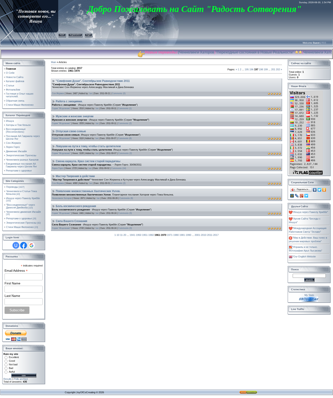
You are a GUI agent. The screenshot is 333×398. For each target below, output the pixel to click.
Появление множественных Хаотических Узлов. (88, 191)
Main (62, 34)
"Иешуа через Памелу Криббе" (310, 212)
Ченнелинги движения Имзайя (23, 211)
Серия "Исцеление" (61, 108)
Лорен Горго (57, 168)
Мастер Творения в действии (75, 176)
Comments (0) (118, 93)
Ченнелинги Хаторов (187, 52)
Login (88, 34)
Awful (12, 371)
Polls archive (21, 379)
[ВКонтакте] (314, 190)
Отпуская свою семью (71, 131)
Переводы (12, 187)
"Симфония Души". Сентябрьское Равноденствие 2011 (93, 81)
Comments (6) (125, 138)
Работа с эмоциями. (69, 101)
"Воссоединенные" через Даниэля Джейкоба (20, 206)
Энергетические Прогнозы (21, 222)
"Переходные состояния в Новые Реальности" (246, 52)
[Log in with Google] (31, 245)
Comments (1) (125, 108)
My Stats (309, 295)
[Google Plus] (301, 196)
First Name (12, 283)
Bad (11, 368)
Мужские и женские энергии (74, 116)
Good (12, 360)
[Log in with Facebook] (23, 245)
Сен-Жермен (58, 93)
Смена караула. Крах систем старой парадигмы (88, 161)
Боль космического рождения (76, 206)
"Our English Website (304, 256)
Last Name (12, 296)
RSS (323, 43)
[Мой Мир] (292, 196)
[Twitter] (319, 190)
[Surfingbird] (306, 196)
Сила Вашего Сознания (71, 221)
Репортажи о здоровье (19, 218)
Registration (75, 34)
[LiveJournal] (296, 196)
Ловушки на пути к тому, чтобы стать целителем (88, 146)
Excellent (14, 357)
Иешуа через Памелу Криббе (23, 198)
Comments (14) (118, 168)
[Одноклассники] (324, 190)
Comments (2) (125, 123)
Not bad (13, 364)
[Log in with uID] (15, 245)
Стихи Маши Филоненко (20, 227)
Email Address (16, 271)
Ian (90, 93)
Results (7, 379)
